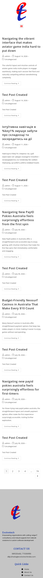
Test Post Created (14, 95)
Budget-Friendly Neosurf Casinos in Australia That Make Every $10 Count (20, 304)
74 (37, 471)
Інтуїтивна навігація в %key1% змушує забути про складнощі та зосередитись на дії (19, 133)
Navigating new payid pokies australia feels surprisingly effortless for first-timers (20, 387)
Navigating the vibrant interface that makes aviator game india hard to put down (21, 44)
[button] (22, 26)
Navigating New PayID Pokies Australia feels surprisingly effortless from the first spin (18, 218)
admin (7, 56)
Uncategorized (10, 59)
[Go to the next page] (37, 476)
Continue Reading (12, 82)
